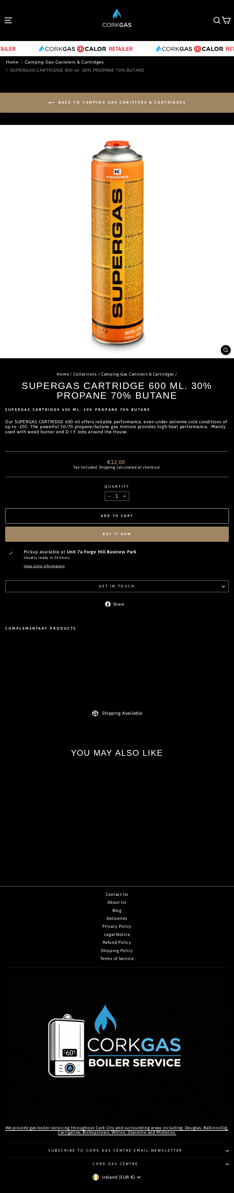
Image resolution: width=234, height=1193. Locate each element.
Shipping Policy (117, 950)
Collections (85, 374)
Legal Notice (117, 934)
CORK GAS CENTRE (115, 1164)
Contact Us (117, 894)
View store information (44, 566)
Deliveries (117, 918)
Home (12, 62)
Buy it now (117, 534)
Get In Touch (117, 586)
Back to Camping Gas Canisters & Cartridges (121, 102)
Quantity (117, 486)
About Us (117, 902)
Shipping (107, 467)
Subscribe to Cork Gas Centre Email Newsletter (115, 1150)
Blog (117, 910)
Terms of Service (117, 958)
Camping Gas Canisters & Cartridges (64, 62)
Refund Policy (117, 942)
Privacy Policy (117, 926)
